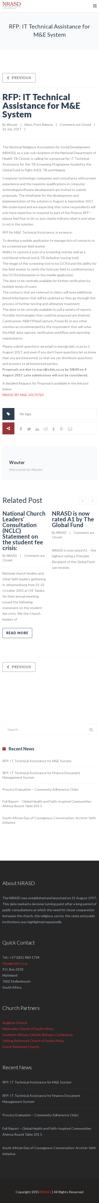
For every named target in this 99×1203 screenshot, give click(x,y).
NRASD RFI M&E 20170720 (22, 395)
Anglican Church (14, 1023)
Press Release (43, 125)
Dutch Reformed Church (20, 1047)
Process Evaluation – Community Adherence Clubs (40, 789)
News (28, 125)
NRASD (45, 1192)
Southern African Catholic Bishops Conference (37, 1035)
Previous (21, 78)
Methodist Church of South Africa (27, 1029)
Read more (17, 633)
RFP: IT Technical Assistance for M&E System (41, 105)
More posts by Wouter (26, 469)
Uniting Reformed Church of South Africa (33, 1041)
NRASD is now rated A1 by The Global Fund (73, 519)
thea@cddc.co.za (15, 963)
